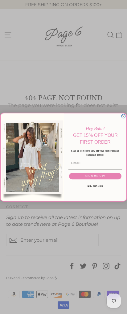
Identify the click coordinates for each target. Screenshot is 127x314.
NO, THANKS (95, 186)
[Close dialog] (123, 116)
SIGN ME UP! (95, 176)
